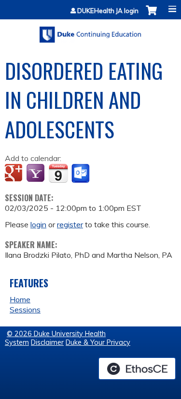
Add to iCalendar (58, 173)
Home (20, 299)
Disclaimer (47, 342)
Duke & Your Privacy (98, 342)
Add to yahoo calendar (36, 173)
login (38, 224)
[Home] (90, 31)
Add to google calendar (15, 173)
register (70, 224)
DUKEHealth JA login (108, 11)
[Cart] (151, 15)
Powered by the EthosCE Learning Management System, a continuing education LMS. (137, 368)
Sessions (25, 309)
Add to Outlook (81, 173)
